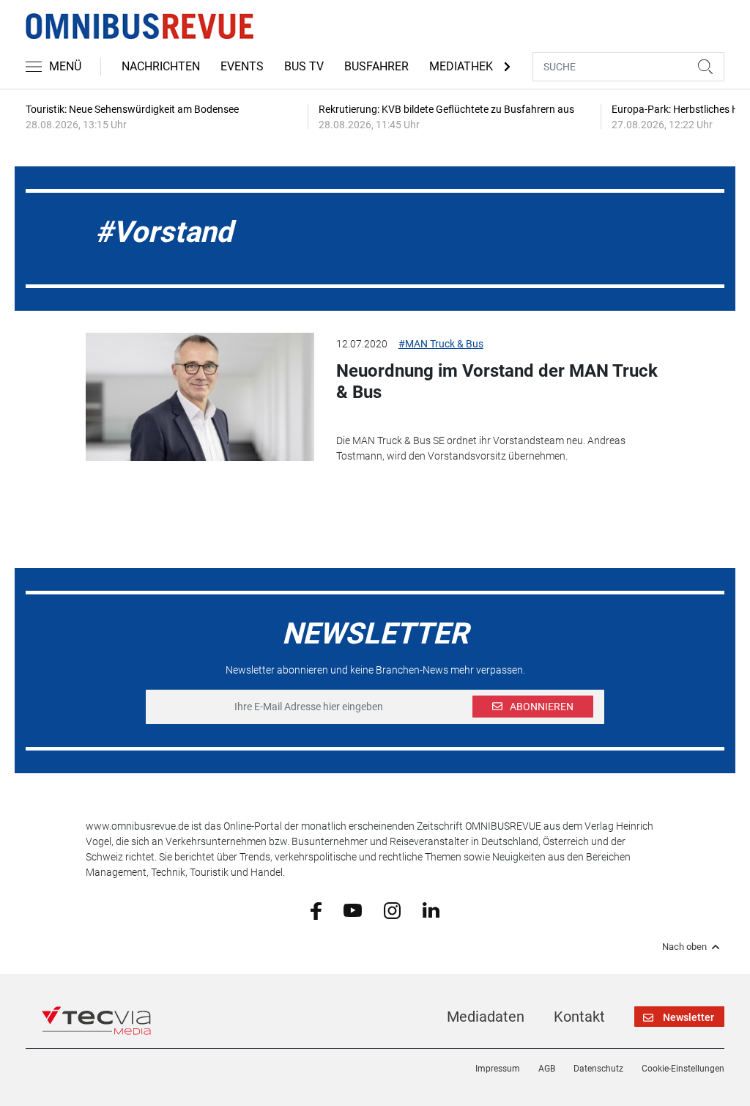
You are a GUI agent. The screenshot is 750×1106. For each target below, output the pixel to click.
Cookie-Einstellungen (683, 1068)
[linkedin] (431, 909)
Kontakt (579, 1016)
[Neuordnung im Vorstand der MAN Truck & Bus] (199, 397)
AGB (546, 1068)
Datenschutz (598, 1068)
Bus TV (304, 66)
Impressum (497, 1068)
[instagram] (392, 909)
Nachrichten (161, 66)
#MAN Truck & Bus (440, 344)
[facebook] (316, 909)
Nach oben (684, 947)
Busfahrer (376, 66)
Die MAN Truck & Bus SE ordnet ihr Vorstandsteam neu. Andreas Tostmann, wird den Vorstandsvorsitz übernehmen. (480, 448)
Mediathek (461, 66)
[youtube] (353, 909)
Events (242, 66)
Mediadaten (485, 1016)
